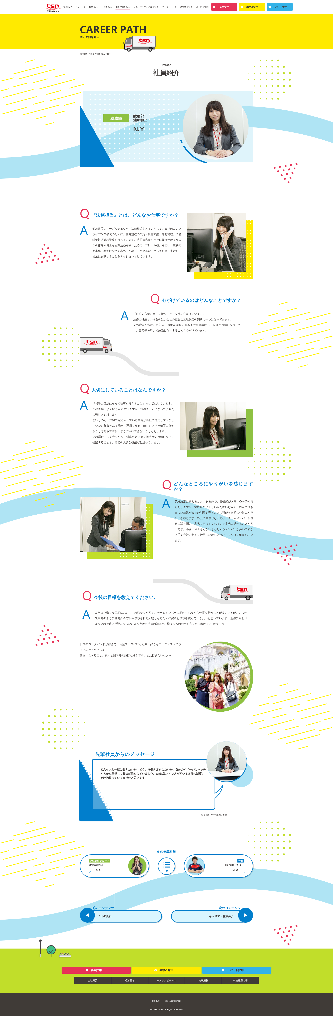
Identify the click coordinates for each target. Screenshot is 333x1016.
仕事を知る (107, 7)
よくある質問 (202, 7)
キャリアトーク (169, 7)
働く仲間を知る (123, 7)
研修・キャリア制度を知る (146, 7)
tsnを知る (93, 7)
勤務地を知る (186, 7)
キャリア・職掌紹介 (221, 916)
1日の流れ (105, 916)
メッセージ (80, 7)
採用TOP (67, 7)
